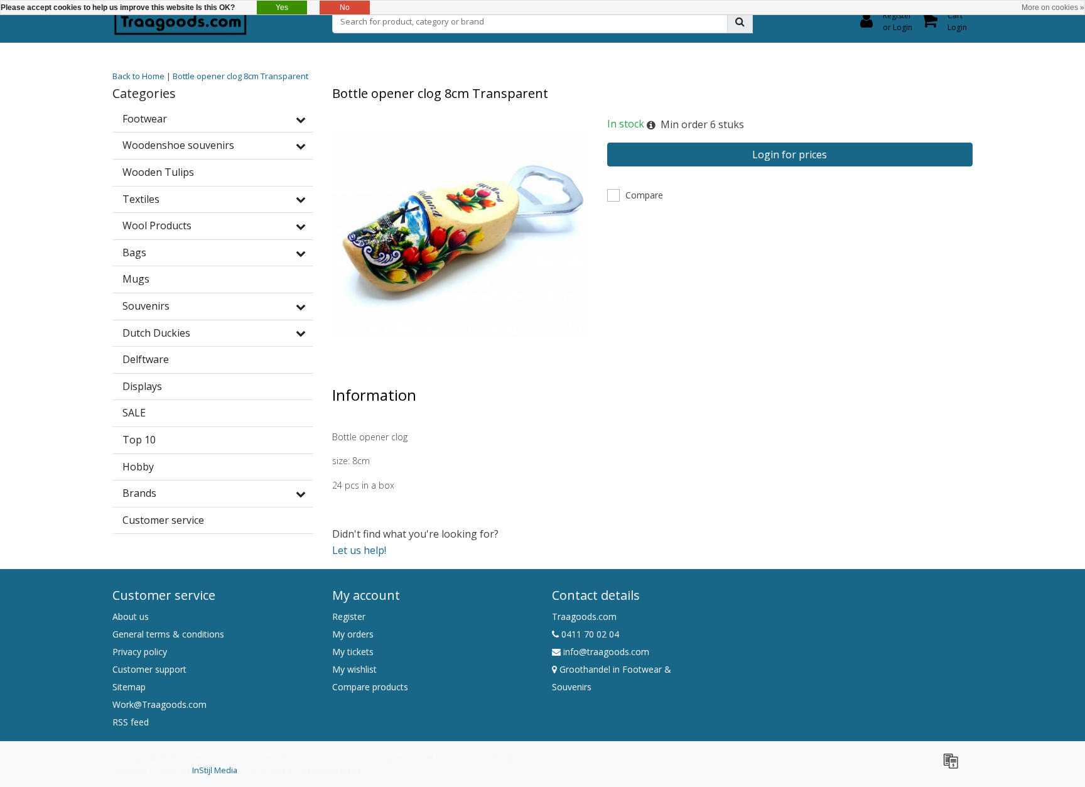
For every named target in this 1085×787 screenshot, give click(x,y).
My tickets (353, 652)
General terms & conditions (168, 634)
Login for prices (789, 154)
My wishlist (354, 669)
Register (348, 616)
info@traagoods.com (606, 652)
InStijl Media (214, 770)
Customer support (149, 669)
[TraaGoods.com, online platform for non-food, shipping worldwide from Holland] (180, 21)
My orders (353, 634)
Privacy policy (139, 652)
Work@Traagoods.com (159, 704)
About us (130, 616)
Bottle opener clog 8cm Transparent (240, 76)
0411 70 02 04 (589, 634)
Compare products (370, 687)
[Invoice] (954, 766)
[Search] (740, 21)
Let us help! (359, 550)
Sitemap (129, 687)
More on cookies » (1053, 7)
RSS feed (130, 722)
